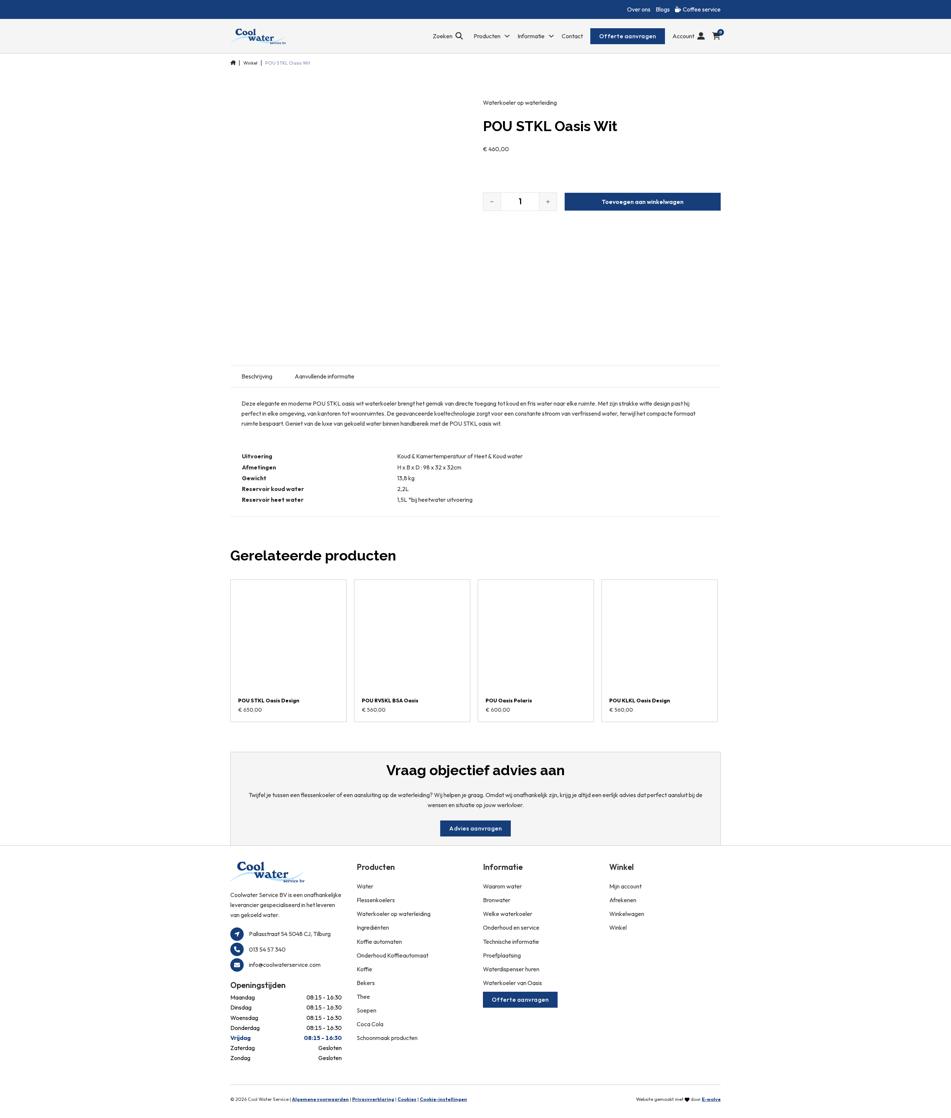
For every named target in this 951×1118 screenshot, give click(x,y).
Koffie (364, 969)
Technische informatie (511, 941)
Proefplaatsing (502, 955)
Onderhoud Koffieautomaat (392, 955)
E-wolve (711, 1099)
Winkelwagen (626, 913)
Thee (363, 996)
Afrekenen (622, 900)
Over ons (638, 9)
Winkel (250, 63)
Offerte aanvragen (627, 36)
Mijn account (625, 886)
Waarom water (502, 886)
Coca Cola (370, 1024)
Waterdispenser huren (511, 969)
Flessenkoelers (376, 900)
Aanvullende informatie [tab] (324, 376)
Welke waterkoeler (507, 913)
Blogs (663, 9)
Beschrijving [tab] (256, 376)
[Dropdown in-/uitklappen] (507, 36)
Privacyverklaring (373, 1099)
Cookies (406, 1099)
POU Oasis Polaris (509, 700)
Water (365, 886)
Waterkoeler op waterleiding (520, 102)
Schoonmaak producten (387, 1037)
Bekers (366, 983)
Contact (572, 36)
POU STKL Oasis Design (268, 700)
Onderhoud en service (511, 927)
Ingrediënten (373, 927)
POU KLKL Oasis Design (639, 700)
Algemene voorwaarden (320, 1099)
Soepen (366, 1010)
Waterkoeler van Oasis (512, 983)
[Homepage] (258, 36)
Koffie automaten (379, 941)
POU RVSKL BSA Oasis (390, 700)
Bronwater (496, 900)
